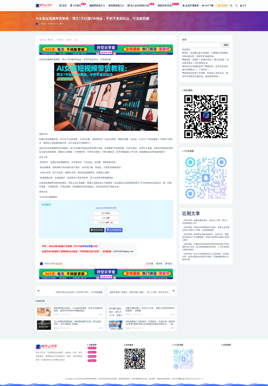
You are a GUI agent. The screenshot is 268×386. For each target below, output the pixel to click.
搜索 (184, 40)
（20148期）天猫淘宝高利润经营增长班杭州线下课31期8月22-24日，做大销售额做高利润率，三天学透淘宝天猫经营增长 (205, 247)
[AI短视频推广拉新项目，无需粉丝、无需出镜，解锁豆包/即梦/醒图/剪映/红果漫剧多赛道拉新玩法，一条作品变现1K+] (116, 325)
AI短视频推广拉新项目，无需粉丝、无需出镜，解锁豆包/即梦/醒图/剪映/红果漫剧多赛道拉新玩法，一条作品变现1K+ (150, 324)
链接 (169, 264)
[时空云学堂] (37, 23)
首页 (51, 40)
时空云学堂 (53, 264)
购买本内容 (98, 230)
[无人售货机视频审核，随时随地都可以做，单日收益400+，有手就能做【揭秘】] (44, 325)
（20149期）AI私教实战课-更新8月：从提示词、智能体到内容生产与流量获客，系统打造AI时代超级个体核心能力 (205, 237)
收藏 (151, 264)
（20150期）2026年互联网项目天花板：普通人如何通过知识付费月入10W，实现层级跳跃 (205, 228)
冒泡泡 (43, 24)
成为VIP (224, 5)
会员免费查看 (115, 230)
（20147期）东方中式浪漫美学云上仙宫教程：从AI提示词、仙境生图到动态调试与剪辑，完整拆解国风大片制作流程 (205, 256)
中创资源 (59, 40)
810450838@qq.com (118, 251)
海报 (160, 264)
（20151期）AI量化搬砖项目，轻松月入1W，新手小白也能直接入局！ (205, 221)
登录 (244, 6)
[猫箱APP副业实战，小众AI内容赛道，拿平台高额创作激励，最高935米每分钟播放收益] (44, 311)
